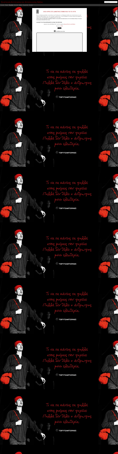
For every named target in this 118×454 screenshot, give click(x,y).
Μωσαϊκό (16, 5)
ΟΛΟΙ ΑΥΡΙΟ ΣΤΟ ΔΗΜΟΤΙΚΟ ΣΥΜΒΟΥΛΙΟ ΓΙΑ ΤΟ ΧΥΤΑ (59, 11)
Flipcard (6, 5)
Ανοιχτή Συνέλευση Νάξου (69, 24)
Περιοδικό (11, 5)
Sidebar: (20, 5)
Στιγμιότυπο (25, 5)
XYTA (62, 26)
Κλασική (2, 5)
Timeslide (31, 5)
